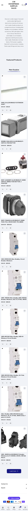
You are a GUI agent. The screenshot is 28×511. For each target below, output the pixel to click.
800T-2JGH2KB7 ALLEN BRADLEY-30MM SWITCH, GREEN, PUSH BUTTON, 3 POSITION (13, 181)
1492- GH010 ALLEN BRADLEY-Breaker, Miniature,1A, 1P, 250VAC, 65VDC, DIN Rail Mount (13, 456)
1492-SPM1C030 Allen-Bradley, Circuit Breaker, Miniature (13, 260)
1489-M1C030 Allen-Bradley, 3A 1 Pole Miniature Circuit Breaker (12, 376)
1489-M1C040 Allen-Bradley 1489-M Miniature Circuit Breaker (12, 337)
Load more (13, 471)
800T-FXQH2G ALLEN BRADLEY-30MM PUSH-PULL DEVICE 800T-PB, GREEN (12, 221)
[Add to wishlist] (24, 77)
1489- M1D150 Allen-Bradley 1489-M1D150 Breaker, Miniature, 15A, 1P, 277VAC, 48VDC (14, 298)
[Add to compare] (6, 110)
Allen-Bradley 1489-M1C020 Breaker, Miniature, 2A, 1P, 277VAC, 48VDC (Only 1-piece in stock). (13, 415)
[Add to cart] (2, 110)
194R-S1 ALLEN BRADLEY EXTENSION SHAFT (12, 103)
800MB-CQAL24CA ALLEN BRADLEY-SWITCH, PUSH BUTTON (12, 142)
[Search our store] (23, 5)
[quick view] (10, 110)
